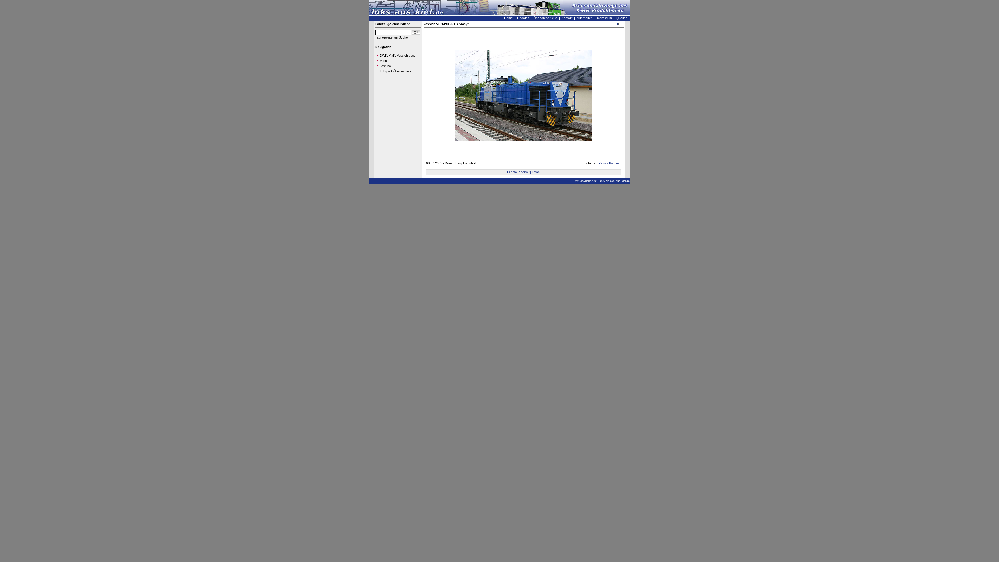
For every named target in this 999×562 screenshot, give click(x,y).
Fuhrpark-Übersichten (395, 71)
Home (508, 18)
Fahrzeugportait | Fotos (523, 172)
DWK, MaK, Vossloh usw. (397, 56)
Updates (523, 18)
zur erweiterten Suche (392, 37)
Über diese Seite (545, 18)
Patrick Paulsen (609, 163)
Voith (383, 61)
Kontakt (567, 18)
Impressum (604, 18)
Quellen (621, 18)
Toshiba (385, 66)
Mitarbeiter (584, 18)
